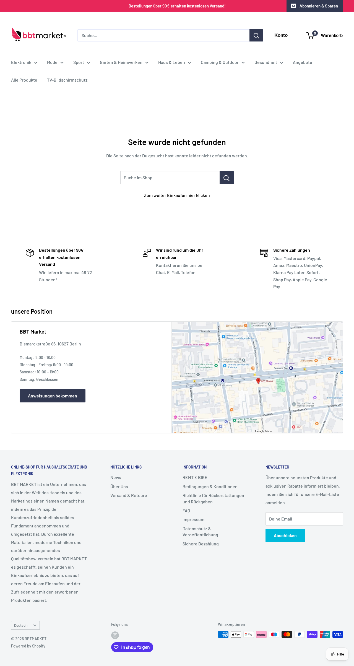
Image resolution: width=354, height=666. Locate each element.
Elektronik (21, 62)
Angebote (302, 62)
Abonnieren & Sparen (319, 5)
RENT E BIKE (195, 477)
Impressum (193, 519)
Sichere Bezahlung (201, 543)
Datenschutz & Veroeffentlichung (200, 531)
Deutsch (20, 625)
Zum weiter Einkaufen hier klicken (177, 195)
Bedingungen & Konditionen (210, 486)
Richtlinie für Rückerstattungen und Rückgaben (213, 498)
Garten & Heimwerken (121, 62)
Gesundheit (265, 62)
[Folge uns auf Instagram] (115, 635)
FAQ (186, 510)
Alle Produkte (24, 79)
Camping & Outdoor (220, 62)
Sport (78, 62)
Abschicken (285, 535)
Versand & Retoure (128, 495)
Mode (52, 62)
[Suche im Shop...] (227, 177)
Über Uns (119, 486)
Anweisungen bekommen (52, 395)
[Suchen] (256, 35)
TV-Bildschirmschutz (67, 79)
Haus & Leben (171, 62)
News (115, 477)
